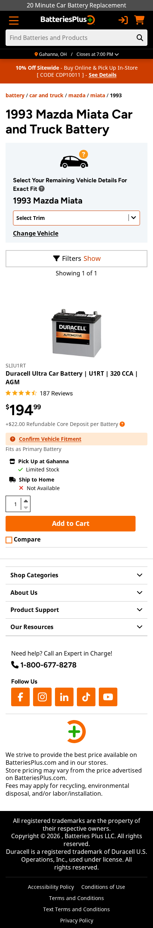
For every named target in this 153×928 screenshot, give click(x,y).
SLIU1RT (16, 365)
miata (97, 95)
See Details (103, 74)
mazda (76, 95)
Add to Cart (70, 523)
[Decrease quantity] (25, 507)
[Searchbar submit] (140, 37)
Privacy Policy (76, 920)
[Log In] (123, 20)
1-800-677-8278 (48, 664)
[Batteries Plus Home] (68, 20)
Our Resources (31, 627)
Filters (71, 258)
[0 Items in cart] (139, 20)
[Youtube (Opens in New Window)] (108, 697)
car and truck (46, 95)
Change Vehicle (35, 233)
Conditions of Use (103, 886)
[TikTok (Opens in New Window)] (86, 697)
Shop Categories (34, 575)
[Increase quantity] (25, 501)
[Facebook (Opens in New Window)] (20, 697)
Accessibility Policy (51, 886)
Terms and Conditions (76, 898)
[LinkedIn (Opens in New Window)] (64, 697)
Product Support (34, 610)
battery (15, 95)
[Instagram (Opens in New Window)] (42, 697)
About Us (24, 592)
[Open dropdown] (42, 188)
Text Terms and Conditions (76, 909)
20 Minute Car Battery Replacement (76, 5)
